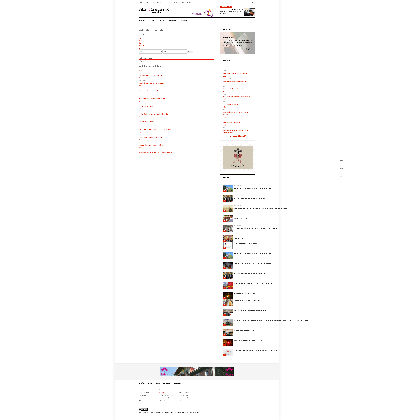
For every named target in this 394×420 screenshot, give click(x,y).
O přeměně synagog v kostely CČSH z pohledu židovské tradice (255, 228)
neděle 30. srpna (237, 9)
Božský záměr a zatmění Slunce (244, 293)
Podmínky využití (143, 395)
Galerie (189, 2)
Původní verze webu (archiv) (166, 395)
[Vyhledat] (139, 48)
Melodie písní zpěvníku (185, 390)
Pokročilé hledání (144, 392)
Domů (146, 2)
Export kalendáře (183, 398)
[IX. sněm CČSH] (238, 157)
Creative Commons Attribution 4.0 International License (171, 412)
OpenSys (197, 412)
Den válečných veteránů (147, 122)
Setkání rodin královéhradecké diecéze (152, 99)
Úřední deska (162, 390)
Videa (182, 2)
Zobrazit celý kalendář (238, 136)
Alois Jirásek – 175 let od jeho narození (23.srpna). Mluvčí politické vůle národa (260, 208)
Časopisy (168, 2)
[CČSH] (154, 10)
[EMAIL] (143, 34)
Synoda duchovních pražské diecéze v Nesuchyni (250, 310)
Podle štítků (162, 400)
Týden (140, 43)
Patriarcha (160, 2)
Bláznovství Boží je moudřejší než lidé (247, 300)
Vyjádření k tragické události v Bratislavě (248, 340)
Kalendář (161, 392)
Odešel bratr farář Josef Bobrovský (246, 243)
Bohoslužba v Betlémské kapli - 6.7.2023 (247, 330)
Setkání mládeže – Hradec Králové (151, 91)
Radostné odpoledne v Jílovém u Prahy (152, 83)
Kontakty (184, 20)
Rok (140, 38)
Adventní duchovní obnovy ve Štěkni (151, 145)
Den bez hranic (239, 238)
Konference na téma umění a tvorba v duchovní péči (156, 129)
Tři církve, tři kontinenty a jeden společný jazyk (250, 198)
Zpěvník (176, 2)
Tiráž (140, 400)
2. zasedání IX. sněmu (146, 106)
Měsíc (140, 41)
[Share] (248, 2)
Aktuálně (142, 20)
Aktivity (153, 20)
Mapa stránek (142, 398)
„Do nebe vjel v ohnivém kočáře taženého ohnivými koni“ (253, 263)
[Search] (253, 2)
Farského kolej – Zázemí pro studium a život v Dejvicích (253, 283)
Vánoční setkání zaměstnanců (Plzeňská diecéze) (155, 153)
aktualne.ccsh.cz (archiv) (166, 398)
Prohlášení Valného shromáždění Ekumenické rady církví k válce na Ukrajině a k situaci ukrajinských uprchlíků (271, 320)
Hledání (141, 390)
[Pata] (197, 372)
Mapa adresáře (183, 400)
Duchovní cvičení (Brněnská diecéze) (151, 137)
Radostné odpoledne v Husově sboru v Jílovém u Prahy (252, 188)
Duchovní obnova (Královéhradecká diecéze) (154, 114)
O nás (152, 2)
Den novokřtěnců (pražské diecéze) (150, 75)
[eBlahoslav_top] (198, 11)
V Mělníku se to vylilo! (241, 218)
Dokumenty (173, 20)
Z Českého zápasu (183, 395)
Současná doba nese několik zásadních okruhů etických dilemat (255, 350)
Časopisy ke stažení (184, 392)
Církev (162, 20)
